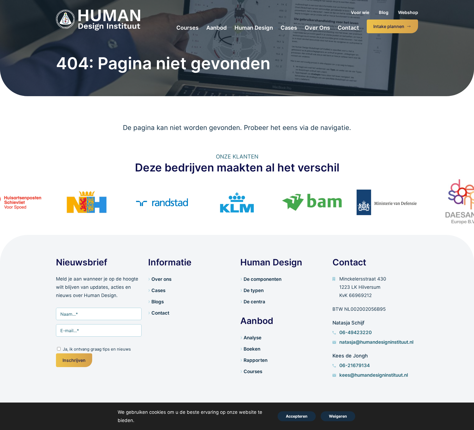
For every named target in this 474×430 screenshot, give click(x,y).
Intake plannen (388, 26)
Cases (158, 290)
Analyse (252, 337)
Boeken (252, 349)
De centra (254, 301)
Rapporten (255, 360)
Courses (253, 371)
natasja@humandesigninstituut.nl (376, 342)
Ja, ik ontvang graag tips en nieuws (97, 349)
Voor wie (360, 12)
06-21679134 (354, 365)
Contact (160, 313)
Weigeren (338, 416)
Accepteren (296, 416)
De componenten (262, 279)
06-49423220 (355, 332)
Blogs (157, 301)
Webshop (408, 12)
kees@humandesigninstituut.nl (373, 375)
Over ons (161, 279)
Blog (383, 12)
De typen (254, 290)
